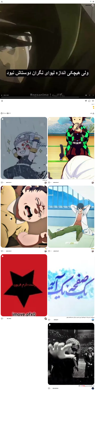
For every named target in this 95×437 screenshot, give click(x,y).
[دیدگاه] (89, 101)
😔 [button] (93, 108)
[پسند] (93, 101)
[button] (93, 2)
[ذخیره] (2, 101)
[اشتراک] (86, 101)
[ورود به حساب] (2, 2)
